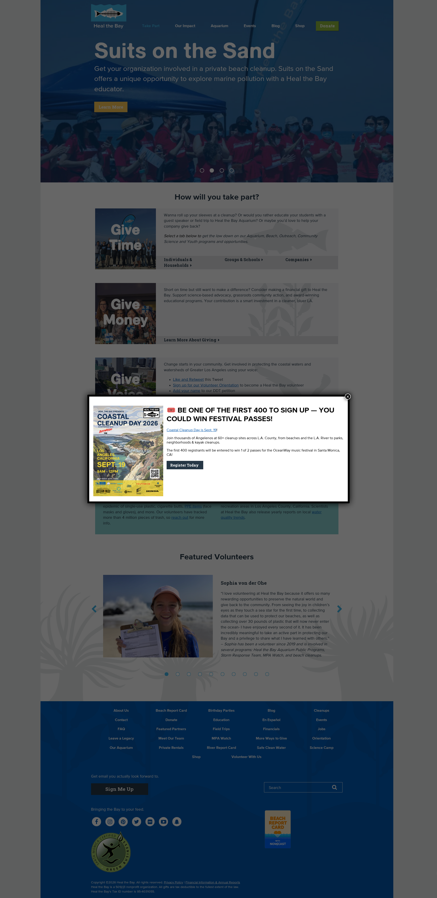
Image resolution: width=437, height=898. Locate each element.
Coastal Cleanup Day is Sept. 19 (191, 430)
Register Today (185, 465)
